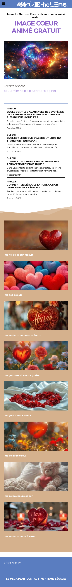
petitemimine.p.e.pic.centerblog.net (30, 91)
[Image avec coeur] (36, 436)
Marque (12, 182)
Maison (11, 109)
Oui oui (11, 135)
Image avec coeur (15, 455)
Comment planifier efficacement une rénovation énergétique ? (33, 163)
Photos (23, 14)
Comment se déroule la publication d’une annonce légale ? (32, 186)
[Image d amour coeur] (36, 395)
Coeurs (34, 14)
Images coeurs (13, 294)
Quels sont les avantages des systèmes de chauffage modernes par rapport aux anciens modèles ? (35, 114)
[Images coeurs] (36, 275)
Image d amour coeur (17, 415)
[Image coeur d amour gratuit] (36, 355)
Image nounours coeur (18, 495)
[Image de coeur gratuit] (36, 235)
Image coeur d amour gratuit (22, 375)
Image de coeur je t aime (19, 536)
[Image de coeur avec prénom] (36, 315)
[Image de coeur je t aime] (36, 516)
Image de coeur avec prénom (22, 335)
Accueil (11, 14)
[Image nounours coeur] (36, 476)
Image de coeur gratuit (18, 254)
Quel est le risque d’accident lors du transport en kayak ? (34, 139)
